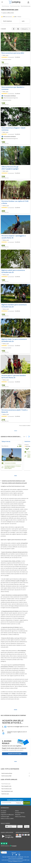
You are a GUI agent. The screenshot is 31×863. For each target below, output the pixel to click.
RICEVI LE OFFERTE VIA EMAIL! (15, 800)
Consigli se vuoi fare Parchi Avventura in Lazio (13, 480)
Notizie (17, 810)
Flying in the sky (6, 441)
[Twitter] (16, 855)
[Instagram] (19, 855)
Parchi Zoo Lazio (5, 793)
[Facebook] (12, 855)
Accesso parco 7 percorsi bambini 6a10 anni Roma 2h (14, 376)
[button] (28, 436)
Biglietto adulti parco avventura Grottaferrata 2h (13, 271)
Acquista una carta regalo (14, 753)
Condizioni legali (5, 816)
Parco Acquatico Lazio (6, 786)
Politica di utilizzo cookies (7, 818)
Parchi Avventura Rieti (6, 776)
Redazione (17, 814)
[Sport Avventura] (14, 2)
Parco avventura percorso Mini (13, 53)
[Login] (28, 2)
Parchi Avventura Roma (7, 773)
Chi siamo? (3, 810)
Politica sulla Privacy (20, 816)
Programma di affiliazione (7, 814)
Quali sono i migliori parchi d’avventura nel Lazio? (14, 483)
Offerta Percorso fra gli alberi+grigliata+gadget (10, 168)
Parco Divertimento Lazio (7, 791)
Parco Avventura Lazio (7, 788)
